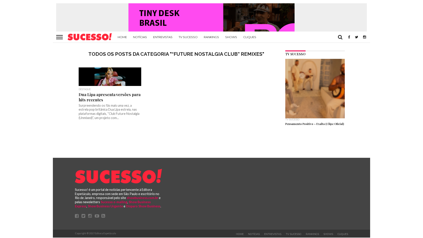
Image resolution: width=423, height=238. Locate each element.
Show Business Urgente (105, 206)
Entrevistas (163, 37)
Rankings (211, 37)
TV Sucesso (188, 37)
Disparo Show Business (143, 206)
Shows (231, 37)
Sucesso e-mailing (114, 202)
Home (122, 37)
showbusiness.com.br (142, 198)
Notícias (140, 37)
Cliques (249, 37)
